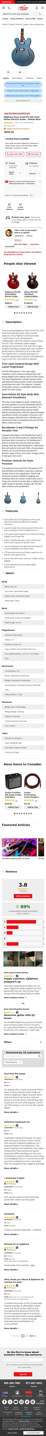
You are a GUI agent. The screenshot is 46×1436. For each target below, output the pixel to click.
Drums (40, 19)
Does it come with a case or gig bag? (23, 91)
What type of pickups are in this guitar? (23, 96)
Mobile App (40, 1396)
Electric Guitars (22, 24)
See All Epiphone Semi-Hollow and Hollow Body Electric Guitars (22, 253)
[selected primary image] (23, 47)
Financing (28, 1396)
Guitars (5, 19)
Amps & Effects (17, 19)
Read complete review (14, 998)
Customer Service (17, 1396)
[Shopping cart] (42, 7)
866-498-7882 (12, 1383)
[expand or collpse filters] (40, 1042)
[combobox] (13, 1062)
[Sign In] (36, 7)
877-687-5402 (34, 1383)
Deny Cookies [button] (12, 1433)
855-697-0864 (20, 244)
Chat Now (34, 244)
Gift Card (4, 1396)
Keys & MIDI (30, 19)
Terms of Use (13, 1429)
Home (4, 24)
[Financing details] (40, 181)
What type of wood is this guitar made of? (23, 84)
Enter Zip (32, 173)
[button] (23, 322)
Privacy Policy (24, 1421)
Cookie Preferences (26, 1429)
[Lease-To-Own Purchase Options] (31, 195)
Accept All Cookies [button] (33, 1433)
